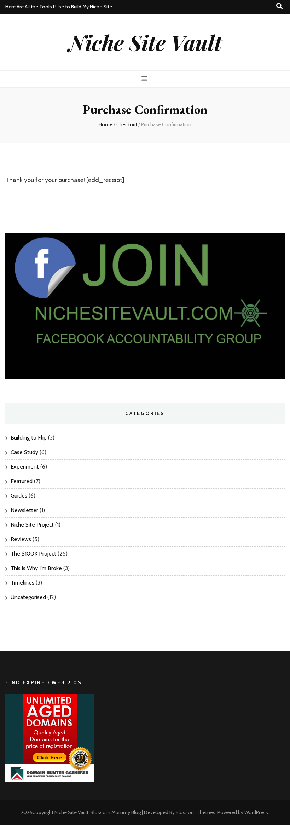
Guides (19, 495)
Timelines (22, 582)
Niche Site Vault (145, 42)
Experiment (25, 466)
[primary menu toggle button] (145, 79)
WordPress (256, 812)
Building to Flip (29, 437)
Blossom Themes (195, 812)
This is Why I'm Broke (36, 568)
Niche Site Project (32, 524)
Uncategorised (28, 597)
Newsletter (24, 510)
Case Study (24, 452)
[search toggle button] (279, 6)
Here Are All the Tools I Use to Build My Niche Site (58, 7)
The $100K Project (33, 553)
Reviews (21, 539)
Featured (22, 481)
